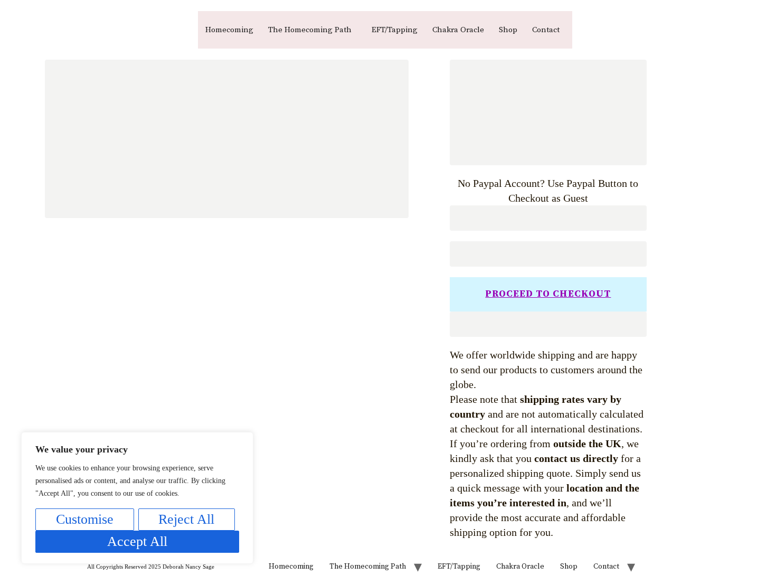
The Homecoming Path (310, 30)
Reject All (186, 519)
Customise (84, 519)
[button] (312, 30)
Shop (508, 30)
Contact (546, 30)
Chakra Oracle (458, 30)
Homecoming (229, 30)
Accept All (137, 541)
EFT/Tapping (395, 30)
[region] (137, 498)
